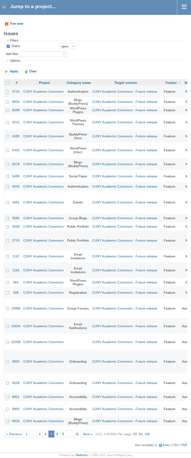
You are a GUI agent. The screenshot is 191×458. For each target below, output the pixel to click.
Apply (14, 71)
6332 (16, 150)
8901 (16, 397)
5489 (16, 176)
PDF (184, 445)
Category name (79, 82)
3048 (16, 226)
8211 (16, 122)
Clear (33, 71)
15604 (15, 326)
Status (15, 46)
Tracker (171, 82)
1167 (16, 256)
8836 (16, 421)
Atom (166, 445)
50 (141, 434)
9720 (16, 91)
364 (16, 282)
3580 (16, 218)
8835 (16, 102)
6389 (16, 136)
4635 (16, 186)
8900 (16, 409)
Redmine (82, 455)
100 (147, 434)
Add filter (12, 54)
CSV (175, 445)
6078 (16, 164)
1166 (16, 270)
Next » (87, 434)
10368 (15, 342)
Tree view (16, 23)
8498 (16, 110)
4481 (16, 202)
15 (77, 434)
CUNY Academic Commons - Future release (124, 91)
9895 (16, 361)
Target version (125, 82)
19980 (15, 308)
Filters (14, 40)
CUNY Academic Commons (43, 91)
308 (16, 292)
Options (15, 60)
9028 (16, 383)
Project (44, 82)
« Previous (14, 434)
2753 (16, 240)
